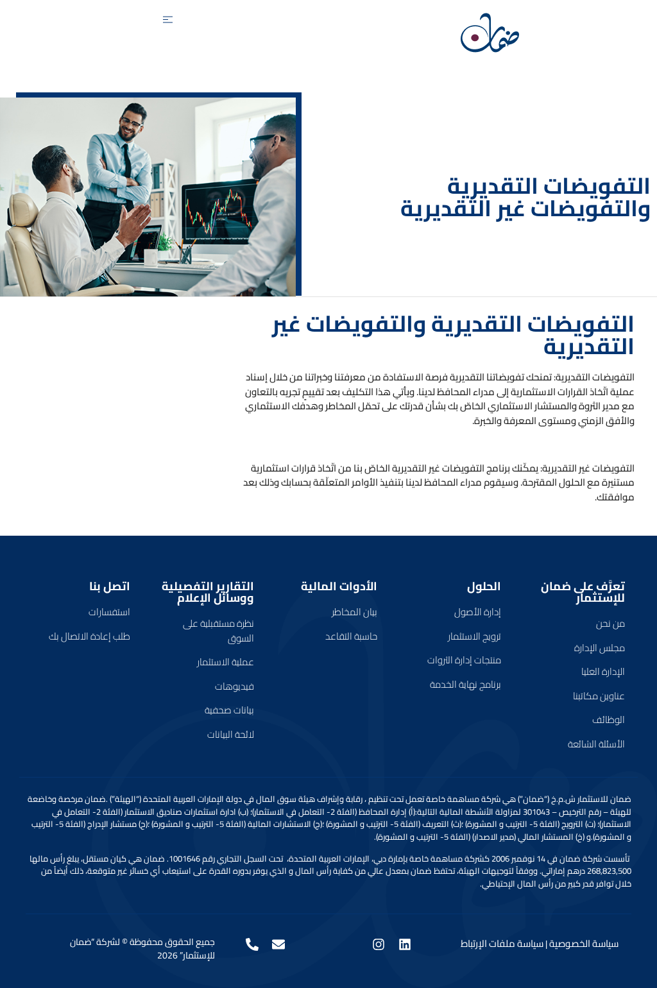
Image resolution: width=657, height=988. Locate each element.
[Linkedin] (404, 944)
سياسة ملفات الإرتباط (502, 943)
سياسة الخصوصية (584, 943)
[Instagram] (378, 944)
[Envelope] (278, 944)
